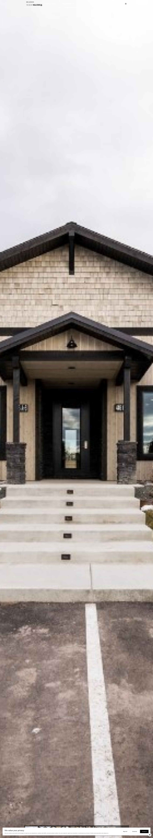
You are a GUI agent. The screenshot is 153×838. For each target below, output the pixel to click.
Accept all (144, 831)
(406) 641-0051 (114, 4)
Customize (134, 831)
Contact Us (81, 4)
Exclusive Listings (50, 4)
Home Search (66, 4)
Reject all (125, 831)
